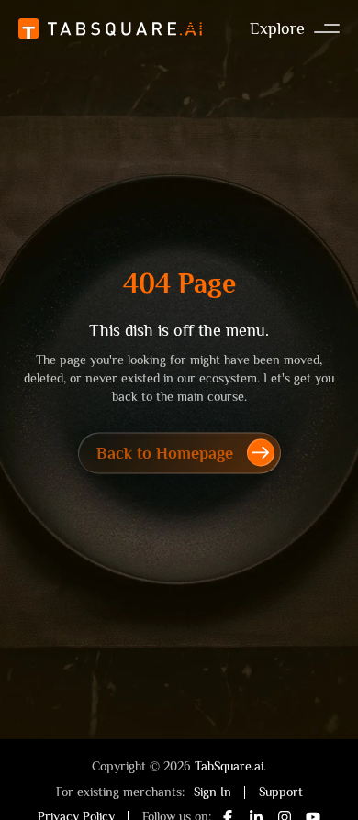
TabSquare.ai (229, 766)
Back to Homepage (164, 453)
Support (281, 791)
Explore (277, 28)
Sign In (212, 791)
